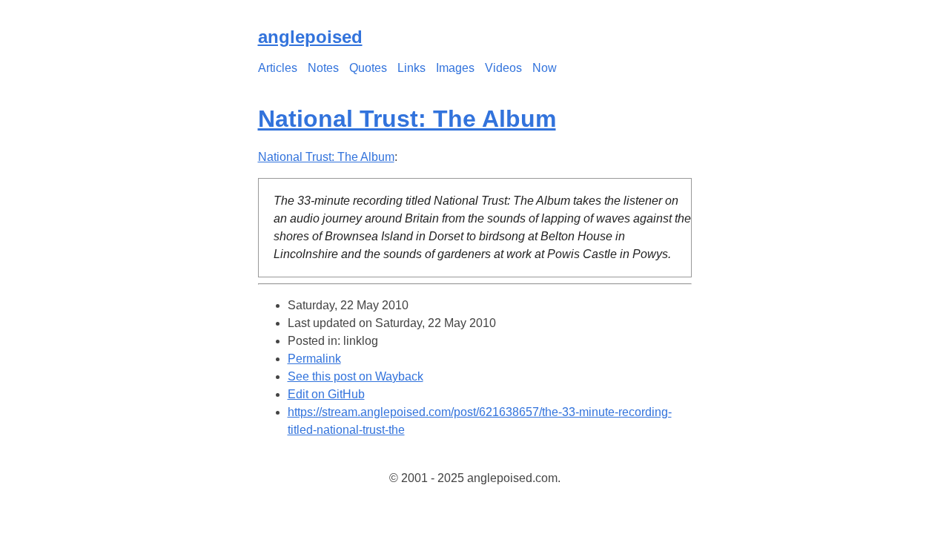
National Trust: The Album (407, 118)
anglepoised (310, 37)
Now (544, 68)
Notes (323, 68)
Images (455, 68)
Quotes (368, 68)
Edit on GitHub (326, 394)
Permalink (314, 358)
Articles (277, 68)
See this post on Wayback (355, 376)
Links (411, 68)
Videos (503, 68)
